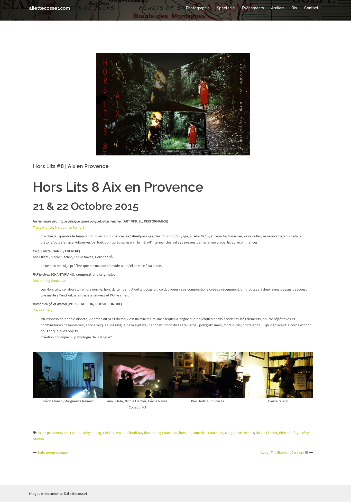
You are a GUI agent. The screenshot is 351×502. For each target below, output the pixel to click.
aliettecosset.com (49, 8)
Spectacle (226, 8)
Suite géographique (52, 452)
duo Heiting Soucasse (160, 432)
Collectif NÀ (133, 432)
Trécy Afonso (43, 227)
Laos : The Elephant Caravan (282, 452)
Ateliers (277, 8)
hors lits (185, 432)
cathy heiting (91, 432)
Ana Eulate (72, 432)
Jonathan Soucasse (208, 432)
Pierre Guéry (42, 310)
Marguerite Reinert (69, 227)
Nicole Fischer (266, 432)
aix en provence (50, 432)
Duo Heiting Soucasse (49, 280)
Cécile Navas (113, 432)
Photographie (198, 8)
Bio (294, 8)
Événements (253, 8)
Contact (311, 8)
